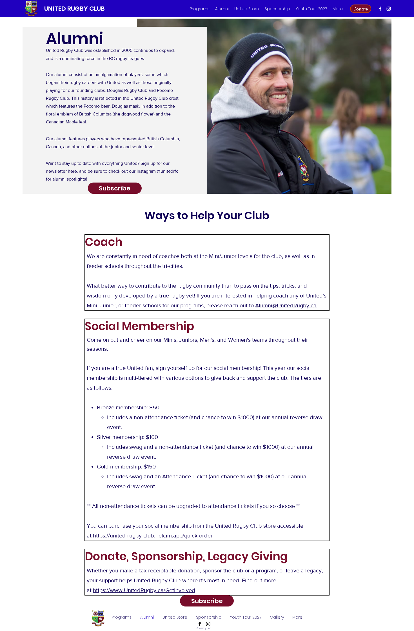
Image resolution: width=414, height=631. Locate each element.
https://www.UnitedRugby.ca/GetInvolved (144, 590)
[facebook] (380, 9)
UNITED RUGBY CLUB (74, 8)
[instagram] (388, 9)
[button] (199, 9)
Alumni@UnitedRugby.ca (286, 305)
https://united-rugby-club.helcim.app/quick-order (153, 535)
